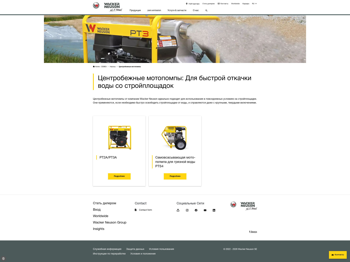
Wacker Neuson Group (109, 222)
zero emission (154, 10)
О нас (196, 10)
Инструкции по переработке (109, 253)
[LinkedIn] (214, 210)
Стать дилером (208, 4)
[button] (254, 4)
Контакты (224, 4)
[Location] (178, 210)
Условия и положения (143, 253)
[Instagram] (187, 210)
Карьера (246, 4)
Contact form (145, 209)
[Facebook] (196, 210)
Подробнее (119, 176)
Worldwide (235, 4)
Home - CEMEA (101, 67)
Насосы (113, 67)
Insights (98, 229)
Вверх (253, 231)
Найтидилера (193, 4)
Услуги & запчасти (177, 10)
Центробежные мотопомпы (130, 67)
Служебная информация (107, 248)
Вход (97, 209)
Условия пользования (161, 248)
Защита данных (135, 248)
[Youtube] (205, 210)
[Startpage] (109, 7)
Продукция (135, 10)
